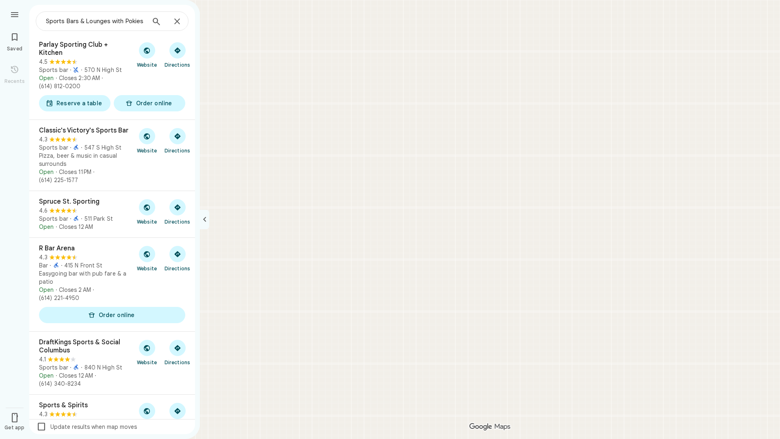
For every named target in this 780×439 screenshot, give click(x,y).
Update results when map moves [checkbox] (87, 427)
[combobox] (95, 21)
